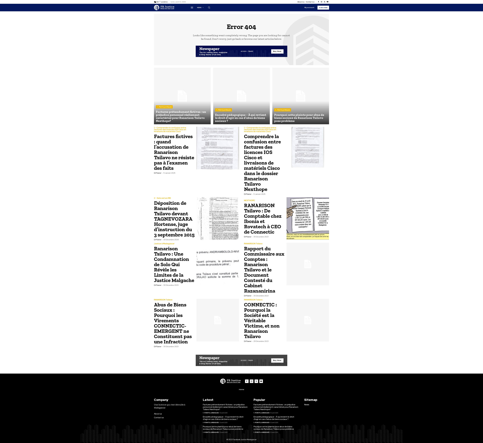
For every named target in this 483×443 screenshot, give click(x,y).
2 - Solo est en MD (162, 198)
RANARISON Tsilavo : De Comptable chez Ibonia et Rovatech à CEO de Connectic (262, 218)
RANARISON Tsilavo (253, 244)
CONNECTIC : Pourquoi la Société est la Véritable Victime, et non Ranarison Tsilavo (262, 320)
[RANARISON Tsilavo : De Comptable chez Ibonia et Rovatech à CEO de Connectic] (308, 218)
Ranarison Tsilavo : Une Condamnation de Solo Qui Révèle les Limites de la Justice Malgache (174, 264)
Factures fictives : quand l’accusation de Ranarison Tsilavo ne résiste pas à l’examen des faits (174, 152)
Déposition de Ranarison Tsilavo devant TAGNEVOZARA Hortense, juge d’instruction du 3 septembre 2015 (174, 219)
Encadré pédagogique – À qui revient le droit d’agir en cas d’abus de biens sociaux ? (223, 417)
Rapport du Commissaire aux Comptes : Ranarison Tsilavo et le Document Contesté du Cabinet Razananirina (264, 269)
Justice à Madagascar (164, 244)
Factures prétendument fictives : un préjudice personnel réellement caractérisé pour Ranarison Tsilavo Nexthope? (225, 407)
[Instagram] (321, 1)
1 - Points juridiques (164, 107)
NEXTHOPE (249, 201)
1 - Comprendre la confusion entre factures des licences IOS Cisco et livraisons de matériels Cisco (170, 129)
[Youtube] (327, 1)
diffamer (157, 173)
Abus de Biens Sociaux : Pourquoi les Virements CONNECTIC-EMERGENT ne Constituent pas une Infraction (173, 323)
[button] (209, 7)
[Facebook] (318, 1)
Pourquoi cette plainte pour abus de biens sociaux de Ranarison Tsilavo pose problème (223, 427)
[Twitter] (324, 1)
